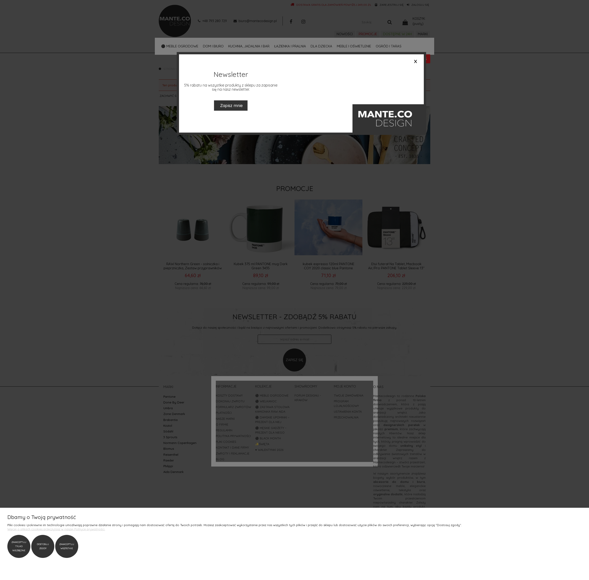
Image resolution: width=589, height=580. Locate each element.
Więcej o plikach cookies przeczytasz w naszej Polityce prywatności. (56, 529)
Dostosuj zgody (43, 546)
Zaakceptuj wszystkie (66, 546)
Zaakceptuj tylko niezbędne (19, 546)
